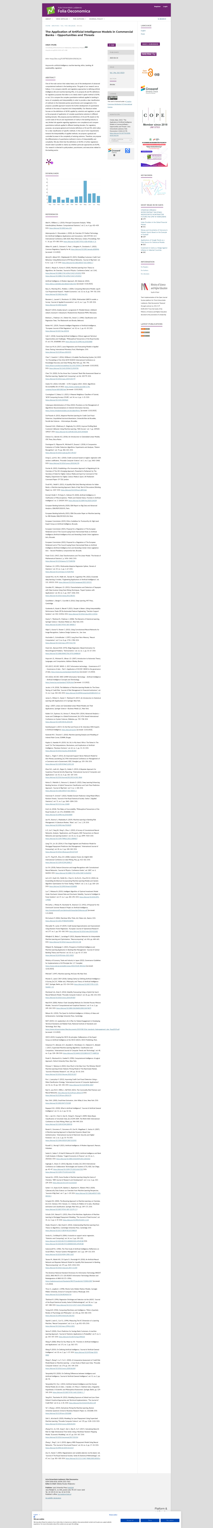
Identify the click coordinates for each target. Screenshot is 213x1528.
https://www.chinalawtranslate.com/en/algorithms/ (62, 411)
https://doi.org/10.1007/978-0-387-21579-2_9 (61, 1209)
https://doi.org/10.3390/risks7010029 (58, 825)
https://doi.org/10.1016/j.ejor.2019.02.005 (83, 931)
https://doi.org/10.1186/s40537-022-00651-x (61, 791)
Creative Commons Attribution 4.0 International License (120, 104)
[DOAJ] (147, 76)
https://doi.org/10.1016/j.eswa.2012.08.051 (60, 596)
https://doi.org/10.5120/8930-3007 (81, 1085)
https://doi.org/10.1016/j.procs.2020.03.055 (60, 1424)
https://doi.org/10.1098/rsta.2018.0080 (78, 342)
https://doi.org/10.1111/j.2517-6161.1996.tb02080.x (74, 1305)
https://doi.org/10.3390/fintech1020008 (63, 886)
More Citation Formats (117, 140)
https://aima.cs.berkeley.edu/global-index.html (60, 284)
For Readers (144, 267)
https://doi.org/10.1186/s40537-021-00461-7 (77, 263)
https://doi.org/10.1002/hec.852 (56, 294)
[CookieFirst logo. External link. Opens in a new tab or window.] (34, 1517)
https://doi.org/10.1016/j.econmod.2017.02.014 (61, 1437)
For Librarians (145, 274)
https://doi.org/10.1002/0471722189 (58, 1103)
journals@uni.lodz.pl (64, 1494)
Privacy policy (113, 1514)
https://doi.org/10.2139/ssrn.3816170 (58, 1095)
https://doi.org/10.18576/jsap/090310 (72, 1337)
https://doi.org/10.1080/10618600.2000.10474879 (73, 1008)
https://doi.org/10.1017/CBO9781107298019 (61, 1230)
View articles (62, 19)
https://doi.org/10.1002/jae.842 (56, 305)
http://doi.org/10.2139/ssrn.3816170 (70, 1093)
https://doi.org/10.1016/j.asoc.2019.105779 (60, 379)
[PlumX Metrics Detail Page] (48, 162)
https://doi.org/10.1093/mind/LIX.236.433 (59, 1316)
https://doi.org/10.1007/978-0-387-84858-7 (60, 625)
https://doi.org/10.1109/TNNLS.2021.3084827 (61, 839)
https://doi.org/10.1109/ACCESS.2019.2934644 (71, 432)
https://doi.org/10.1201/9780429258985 (59, 921)
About (48, 19)
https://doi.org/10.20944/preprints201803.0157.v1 (83, 693)
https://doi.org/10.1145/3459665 (56, 400)
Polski (143, 34)
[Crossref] (149, 94)
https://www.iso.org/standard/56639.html (65, 672)
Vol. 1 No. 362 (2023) (68, 26)
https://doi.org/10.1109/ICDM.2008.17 (58, 862)
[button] (37, 1514)
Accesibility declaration (53, 1498)
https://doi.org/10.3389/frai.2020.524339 (82, 501)
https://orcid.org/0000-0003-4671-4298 (56, 50)
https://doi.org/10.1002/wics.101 (60, 228)
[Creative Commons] (157, 76)
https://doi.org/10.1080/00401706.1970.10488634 (62, 653)
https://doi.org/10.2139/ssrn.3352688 (58, 1413)
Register (157, 6)
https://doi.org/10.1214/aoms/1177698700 (60, 561)
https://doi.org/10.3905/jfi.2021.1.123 (76, 1220)
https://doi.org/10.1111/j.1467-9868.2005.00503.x (83, 1458)
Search (162, 19)
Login (165, 6)
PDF (112, 45)
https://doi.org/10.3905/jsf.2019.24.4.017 (59, 1448)
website (70, 1488)
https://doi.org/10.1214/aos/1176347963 (59, 572)
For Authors (79, 19)
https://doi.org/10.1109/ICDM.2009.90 (58, 1124)
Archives (55, 26)
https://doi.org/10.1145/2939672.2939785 (64, 368)
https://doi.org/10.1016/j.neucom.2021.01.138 (65, 942)
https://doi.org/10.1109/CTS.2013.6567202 (68, 1169)
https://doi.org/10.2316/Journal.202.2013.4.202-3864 (63, 777)
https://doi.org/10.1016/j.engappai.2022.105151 (75, 582)
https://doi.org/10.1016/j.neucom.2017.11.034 (61, 1268)
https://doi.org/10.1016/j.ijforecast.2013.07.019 (61, 852)
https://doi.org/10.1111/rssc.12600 (57, 804)
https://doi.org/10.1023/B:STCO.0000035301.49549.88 (64, 1241)
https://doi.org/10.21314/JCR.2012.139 (82, 1403)
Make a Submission (150, 44)
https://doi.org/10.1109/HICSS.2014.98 (58, 722)
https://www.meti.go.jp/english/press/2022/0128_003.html (65, 966)
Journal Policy (96, 19)
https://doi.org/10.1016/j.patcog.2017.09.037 (60, 453)
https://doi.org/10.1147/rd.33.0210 (65, 1183)
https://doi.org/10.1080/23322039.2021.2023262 (73, 1159)
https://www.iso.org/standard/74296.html (59, 682)
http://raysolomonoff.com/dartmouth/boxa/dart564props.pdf (66, 910)
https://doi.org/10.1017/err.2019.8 (57, 331)
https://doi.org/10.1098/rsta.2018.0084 (58, 815)
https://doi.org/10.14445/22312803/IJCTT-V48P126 (81, 1053)
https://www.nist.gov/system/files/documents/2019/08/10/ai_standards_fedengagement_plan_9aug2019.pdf (82, 1029)
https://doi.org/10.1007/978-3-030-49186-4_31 (79, 241)
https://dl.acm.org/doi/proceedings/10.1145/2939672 (63, 365)
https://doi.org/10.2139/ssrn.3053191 (58, 352)
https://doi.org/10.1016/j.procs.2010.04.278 (64, 463)
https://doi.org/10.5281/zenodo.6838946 (85, 249)
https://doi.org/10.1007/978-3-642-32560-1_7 (69, 1392)
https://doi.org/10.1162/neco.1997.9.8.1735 (60, 643)
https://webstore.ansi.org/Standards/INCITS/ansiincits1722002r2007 (69, 1281)
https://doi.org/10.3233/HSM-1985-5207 (59, 1254)
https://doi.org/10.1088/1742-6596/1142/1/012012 (63, 273)
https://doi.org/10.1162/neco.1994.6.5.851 (60, 1326)
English (143, 31)
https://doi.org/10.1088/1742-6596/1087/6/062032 (73, 873)
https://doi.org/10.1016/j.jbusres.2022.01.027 (60, 1074)
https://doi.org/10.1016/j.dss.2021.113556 (82, 614)
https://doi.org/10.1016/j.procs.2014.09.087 (60, 998)
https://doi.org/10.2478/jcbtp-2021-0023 (59, 955)
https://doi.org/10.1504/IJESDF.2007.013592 (60, 1140)
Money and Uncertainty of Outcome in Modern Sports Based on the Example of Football (154, 232)
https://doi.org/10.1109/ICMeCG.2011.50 (59, 764)
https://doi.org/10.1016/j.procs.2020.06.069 (60, 1368)
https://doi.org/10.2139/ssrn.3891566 (74, 490)
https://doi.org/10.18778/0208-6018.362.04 (65, 59)
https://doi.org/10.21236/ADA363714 (58, 1294)
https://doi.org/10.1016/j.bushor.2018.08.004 (60, 751)
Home (47, 26)
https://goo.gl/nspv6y (69, 730)
